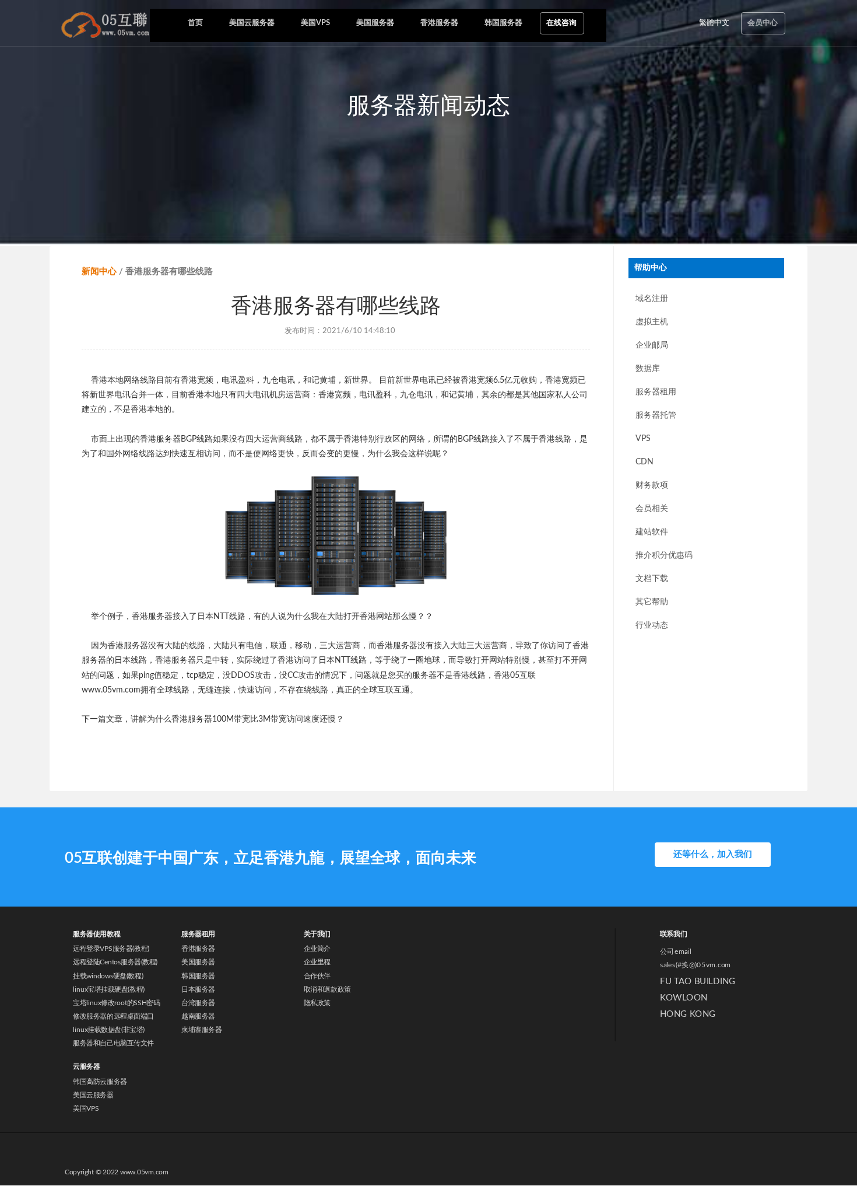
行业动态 (651, 625)
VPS (643, 439)
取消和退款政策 (327, 989)
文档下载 (651, 579)
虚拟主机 (651, 322)
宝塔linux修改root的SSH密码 (116, 1002)
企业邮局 (651, 345)
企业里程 (317, 962)
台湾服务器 (198, 1002)
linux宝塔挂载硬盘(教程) (109, 989)
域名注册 (651, 299)
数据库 (647, 369)
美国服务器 (198, 962)
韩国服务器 (198, 975)
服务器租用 (655, 392)
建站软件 (651, 532)
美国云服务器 (93, 1095)
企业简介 (317, 949)
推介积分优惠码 (664, 555)
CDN (644, 462)
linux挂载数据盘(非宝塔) (109, 1029)
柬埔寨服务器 (201, 1029)
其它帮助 (651, 602)
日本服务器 (198, 989)
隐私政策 (317, 1002)
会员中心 (762, 23)
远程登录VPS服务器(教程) (111, 949)
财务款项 (651, 485)
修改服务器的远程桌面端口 (113, 1016)
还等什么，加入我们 (712, 854)
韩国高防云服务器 (100, 1082)
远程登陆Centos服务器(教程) (115, 962)
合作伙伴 (317, 975)
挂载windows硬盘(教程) (108, 975)
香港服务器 (198, 949)
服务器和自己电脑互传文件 (113, 1043)
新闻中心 (99, 271)
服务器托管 (655, 415)
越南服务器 (198, 1016)
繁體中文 (714, 23)
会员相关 (651, 509)
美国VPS (86, 1108)
